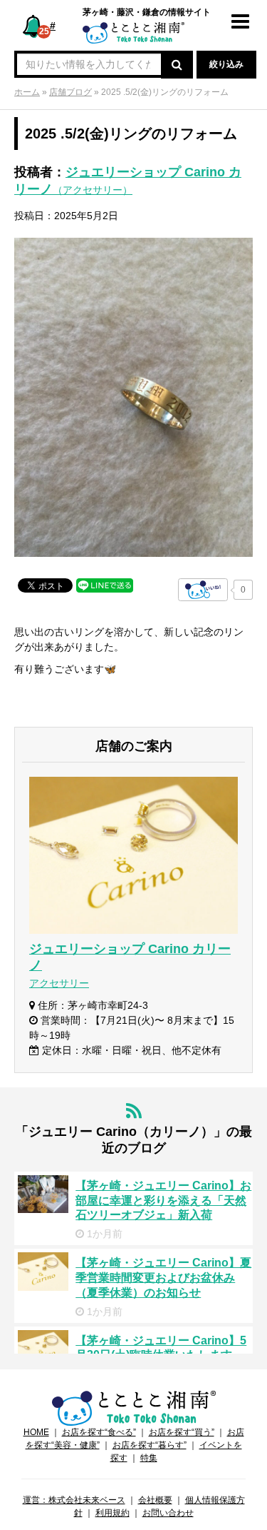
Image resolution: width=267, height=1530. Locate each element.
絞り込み (226, 64)
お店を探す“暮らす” (149, 1445)
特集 (148, 1458)
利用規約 (112, 1513)
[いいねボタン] (203, 589)
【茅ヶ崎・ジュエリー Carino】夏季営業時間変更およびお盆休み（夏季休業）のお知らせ (163, 1278)
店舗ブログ (70, 92)
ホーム (27, 92)
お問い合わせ (168, 1513)
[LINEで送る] (104, 584)
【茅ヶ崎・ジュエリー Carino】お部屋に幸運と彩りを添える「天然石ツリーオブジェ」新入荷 (163, 1200)
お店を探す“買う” (181, 1432)
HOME (36, 1432)
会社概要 (155, 1500)
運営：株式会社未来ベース (74, 1500)
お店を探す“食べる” (99, 1432)
